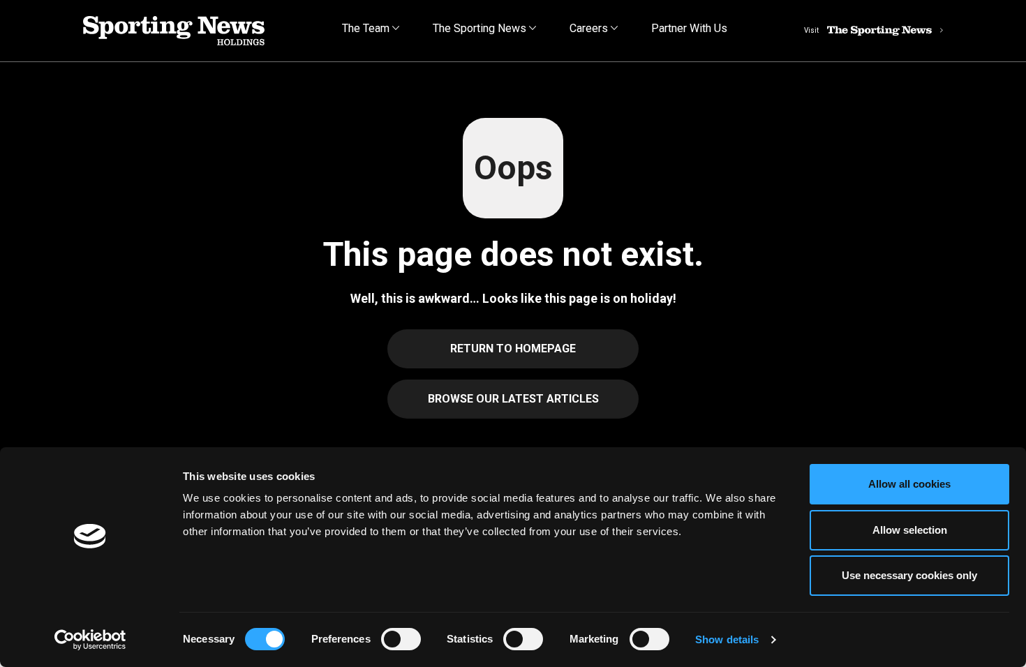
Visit (811, 30)
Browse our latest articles (513, 398)
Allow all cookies (909, 484)
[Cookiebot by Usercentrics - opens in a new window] (90, 639)
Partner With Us (689, 28)
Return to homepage (513, 348)
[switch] (401, 639)
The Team (367, 28)
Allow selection (909, 530)
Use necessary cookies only (909, 575)
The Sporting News (481, 28)
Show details (727, 639)
